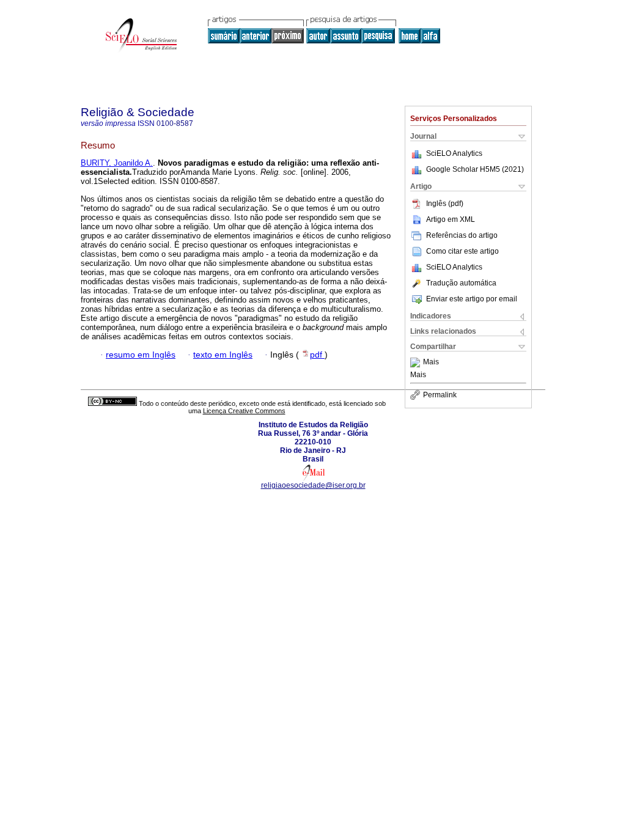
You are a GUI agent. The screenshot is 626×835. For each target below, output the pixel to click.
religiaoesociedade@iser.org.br (313, 485)
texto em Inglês (222, 354)
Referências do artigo (462, 235)
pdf (317, 354)
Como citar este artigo (462, 251)
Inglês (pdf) (444, 203)
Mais (431, 362)
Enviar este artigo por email (471, 299)
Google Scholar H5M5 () (475, 169)
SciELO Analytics (454, 153)
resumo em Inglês (140, 354)
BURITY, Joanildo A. (117, 162)
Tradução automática (461, 283)
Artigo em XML (450, 219)
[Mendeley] (416, 362)
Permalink (440, 395)
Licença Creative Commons (244, 410)
